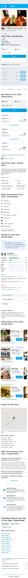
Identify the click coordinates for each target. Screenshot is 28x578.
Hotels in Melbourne (6, 537)
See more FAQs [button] (14, 480)
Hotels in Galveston (6, 550)
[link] (8, 342)
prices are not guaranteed (7, 559)
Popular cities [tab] (5, 523)
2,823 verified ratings (14, 44)
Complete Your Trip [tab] (6, 527)
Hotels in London (5, 549)
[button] (2, 6)
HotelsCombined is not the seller (10, 563)
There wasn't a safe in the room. (10, 289)
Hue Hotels (19, 574)
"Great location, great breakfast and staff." (12, 281)
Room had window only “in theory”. (11, 287)
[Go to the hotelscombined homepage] (10, 6)
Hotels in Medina (5, 543)
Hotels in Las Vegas (6, 533)
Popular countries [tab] (15, 523)
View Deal (19, 339)
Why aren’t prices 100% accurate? (10, 568)
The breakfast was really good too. (11, 276)
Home (4, 574)
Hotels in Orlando (5, 541)
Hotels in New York (5, 545)
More (2, 174)
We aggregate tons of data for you (10, 566)
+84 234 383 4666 (5, 43)
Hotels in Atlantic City (6, 547)
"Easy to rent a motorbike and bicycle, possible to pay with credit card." (13, 279)
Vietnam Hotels (10, 574)
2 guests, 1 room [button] (7, 52)
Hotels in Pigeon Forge (6, 539)
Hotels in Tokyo (5, 552)
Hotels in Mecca (5, 535)
